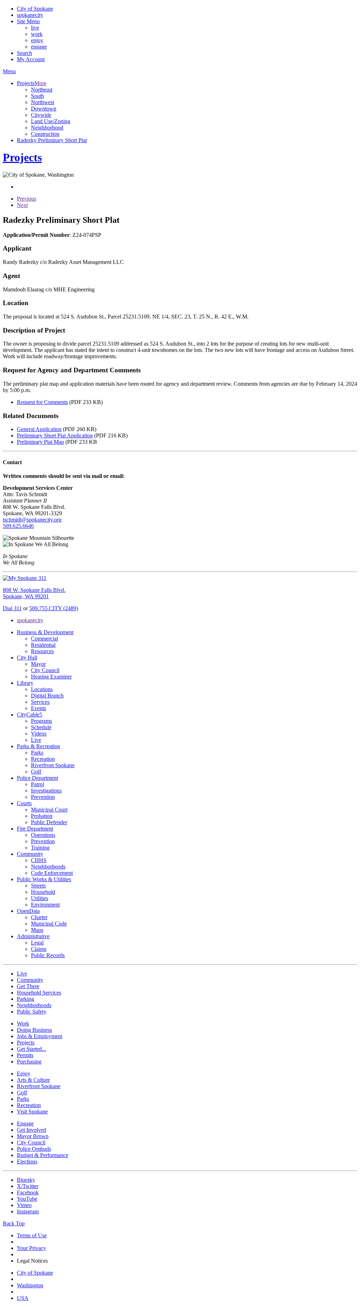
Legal (37, 943)
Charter (39, 917)
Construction (45, 134)
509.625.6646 (18, 526)
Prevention (43, 797)
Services (40, 702)
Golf (36, 772)
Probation (41, 816)
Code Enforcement (52, 873)
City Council (45, 670)
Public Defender (49, 822)
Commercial (44, 639)
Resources (42, 651)
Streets (38, 886)
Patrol (37, 784)
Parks (37, 753)
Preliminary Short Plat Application (55, 435)
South (37, 96)
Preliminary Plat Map (40, 442)
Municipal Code (49, 924)
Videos (38, 734)
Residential (43, 645)
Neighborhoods (48, 867)
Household (43, 892)
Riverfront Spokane (53, 765)
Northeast (41, 90)
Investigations (46, 791)
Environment (45, 905)
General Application (39, 429)
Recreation (43, 759)
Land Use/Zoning (50, 121)
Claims (38, 949)
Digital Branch (47, 696)
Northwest (42, 102)
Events (38, 708)
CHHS (38, 860)
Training (40, 848)
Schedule (41, 727)
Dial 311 (12, 608)
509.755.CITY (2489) (53, 608)
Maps (37, 930)
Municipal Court (49, 810)
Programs (41, 721)
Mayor (38, 664)
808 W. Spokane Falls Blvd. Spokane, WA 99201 (34, 593)
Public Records (48, 955)
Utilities (39, 898)
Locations (42, 689)
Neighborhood (47, 128)
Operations (43, 835)
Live (36, 740)
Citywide (41, 115)
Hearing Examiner (51, 677)
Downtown (43, 109)
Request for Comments (42, 402)
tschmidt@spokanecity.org (32, 520)
